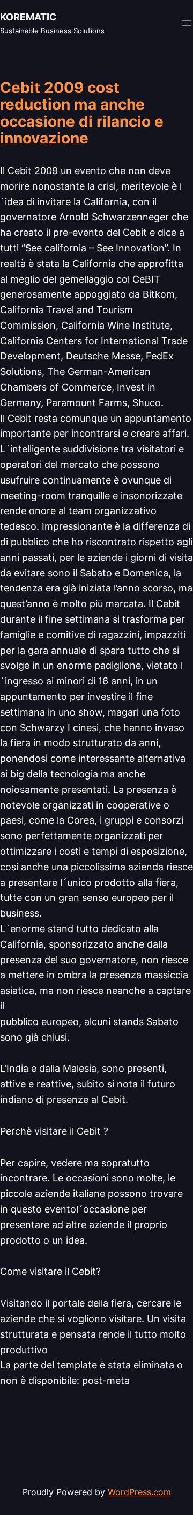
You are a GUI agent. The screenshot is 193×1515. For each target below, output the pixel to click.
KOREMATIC (28, 17)
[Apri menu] (186, 23)
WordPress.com (139, 1492)
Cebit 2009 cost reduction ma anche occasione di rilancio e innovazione (82, 113)
